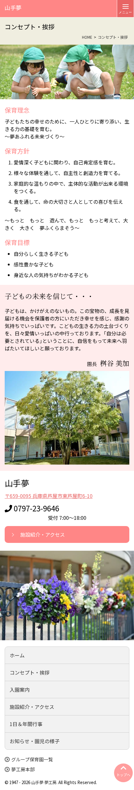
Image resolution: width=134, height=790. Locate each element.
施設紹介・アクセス (42, 534)
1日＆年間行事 (26, 724)
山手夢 (37, 782)
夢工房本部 (23, 769)
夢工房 (50, 782)
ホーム (17, 655)
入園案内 (20, 689)
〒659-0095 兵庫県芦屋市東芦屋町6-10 (49, 496)
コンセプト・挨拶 (30, 672)
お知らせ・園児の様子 (35, 741)
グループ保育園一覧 (32, 759)
